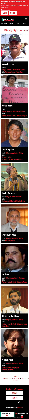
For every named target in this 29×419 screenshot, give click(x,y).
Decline (12, 13)
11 (25, 378)
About (18, 23)
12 (28, 378)
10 (22, 378)
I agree (4, 13)
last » (16, 380)
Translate (25, 30)
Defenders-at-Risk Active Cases (21, 414)
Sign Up (14, 397)
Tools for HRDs (4, 23)
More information (5, 10)
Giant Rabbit (20, 407)
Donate (11, 23)
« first (15, 376)
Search (24, 23)
